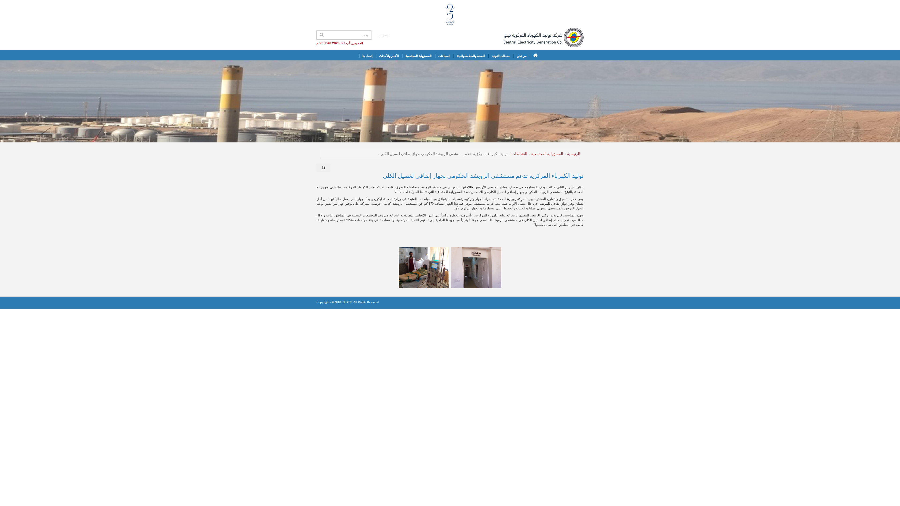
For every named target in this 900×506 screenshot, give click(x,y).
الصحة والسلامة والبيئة (471, 56)
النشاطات (519, 154)
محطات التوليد (501, 56)
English (384, 35)
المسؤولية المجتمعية (418, 56)
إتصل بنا (367, 56)
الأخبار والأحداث (389, 56)
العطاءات (444, 56)
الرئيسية (573, 154)
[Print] (323, 168)
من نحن (522, 56)
